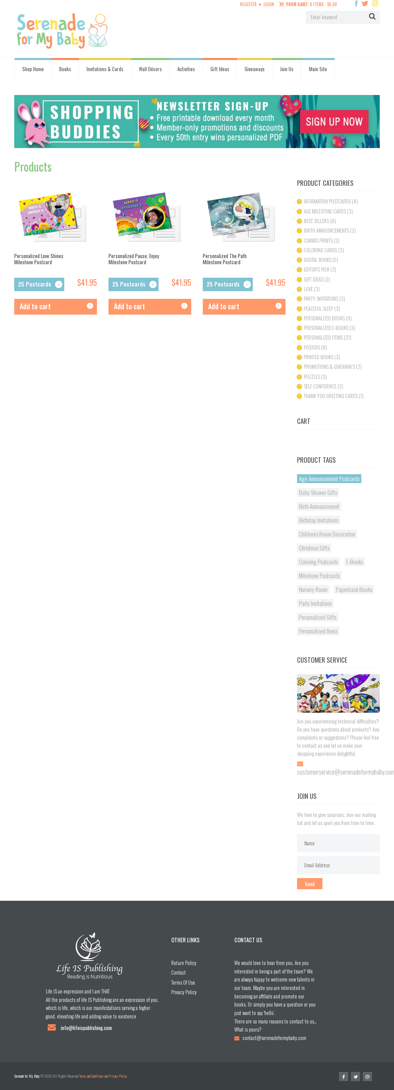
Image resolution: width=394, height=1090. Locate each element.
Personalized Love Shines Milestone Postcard (38, 259)
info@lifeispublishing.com (86, 1028)
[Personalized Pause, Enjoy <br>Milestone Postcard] (150, 218)
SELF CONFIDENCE (320, 386)
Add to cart (35, 306)
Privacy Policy (184, 992)
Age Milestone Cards (325, 211)
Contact (178, 972)
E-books (354, 561)
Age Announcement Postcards (329, 478)
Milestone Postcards (319, 575)
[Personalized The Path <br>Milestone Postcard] (244, 218)
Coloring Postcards (318, 561)
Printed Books (318, 357)
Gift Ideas (219, 69)
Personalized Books (324, 318)
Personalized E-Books (326, 328)
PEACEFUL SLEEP (318, 308)
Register (248, 4)
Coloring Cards (320, 250)
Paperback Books (354, 589)
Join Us (287, 69)
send (310, 884)
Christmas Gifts (314, 547)
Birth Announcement (319, 506)
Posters (312, 347)
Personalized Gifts (317, 617)
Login (269, 4)
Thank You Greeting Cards (331, 396)
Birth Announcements (326, 230)
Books (65, 69)
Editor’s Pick (316, 269)
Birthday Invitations (318, 520)
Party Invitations (321, 298)
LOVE (308, 289)
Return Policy (183, 963)
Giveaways (255, 69)
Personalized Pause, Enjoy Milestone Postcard (134, 259)
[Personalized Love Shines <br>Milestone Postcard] (55, 218)
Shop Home (33, 69)
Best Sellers (316, 221)
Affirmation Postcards (327, 201)
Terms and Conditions (91, 1076)
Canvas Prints (318, 240)
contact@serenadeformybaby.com (274, 1038)
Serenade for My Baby (27, 1076)
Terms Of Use (183, 982)
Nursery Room (313, 589)
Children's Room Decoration (327, 534)
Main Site (318, 69)
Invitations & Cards (105, 69)
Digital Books (317, 259)
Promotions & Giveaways (329, 366)
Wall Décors (150, 69)
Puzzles (312, 376)
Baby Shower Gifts (318, 492)
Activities (186, 69)
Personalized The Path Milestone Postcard (225, 259)
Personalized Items (323, 337)
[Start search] (372, 17)
